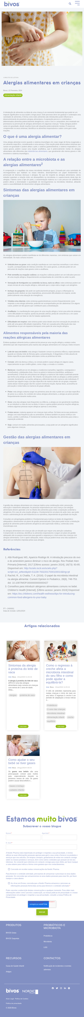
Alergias (13, 695)
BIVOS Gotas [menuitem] (11, 933)
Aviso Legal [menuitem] (10, 999)
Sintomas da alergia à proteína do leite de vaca (23, 669)
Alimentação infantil (12, 95)
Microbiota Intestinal (56, 713)
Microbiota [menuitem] (48, 942)
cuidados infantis (16, 790)
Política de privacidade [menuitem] (14, 1003)
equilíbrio (51, 721)
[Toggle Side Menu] (77, 3)
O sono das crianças (56, 709)
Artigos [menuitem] (8, 972)
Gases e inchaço (16, 786)
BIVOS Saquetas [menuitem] (12, 938)
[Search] (70, 4)
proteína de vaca (27, 695)
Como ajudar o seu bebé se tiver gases (21, 761)
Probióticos (52, 705)
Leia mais (23, 726)
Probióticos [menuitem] (48, 936)
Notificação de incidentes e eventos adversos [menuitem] (58, 967)
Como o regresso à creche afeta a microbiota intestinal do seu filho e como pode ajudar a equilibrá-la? (59, 674)
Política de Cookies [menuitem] (21, 999)
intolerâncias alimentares (37, 151)
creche (71, 717)
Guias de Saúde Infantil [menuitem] (15, 966)
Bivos (5, 90)
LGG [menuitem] (45, 947)
